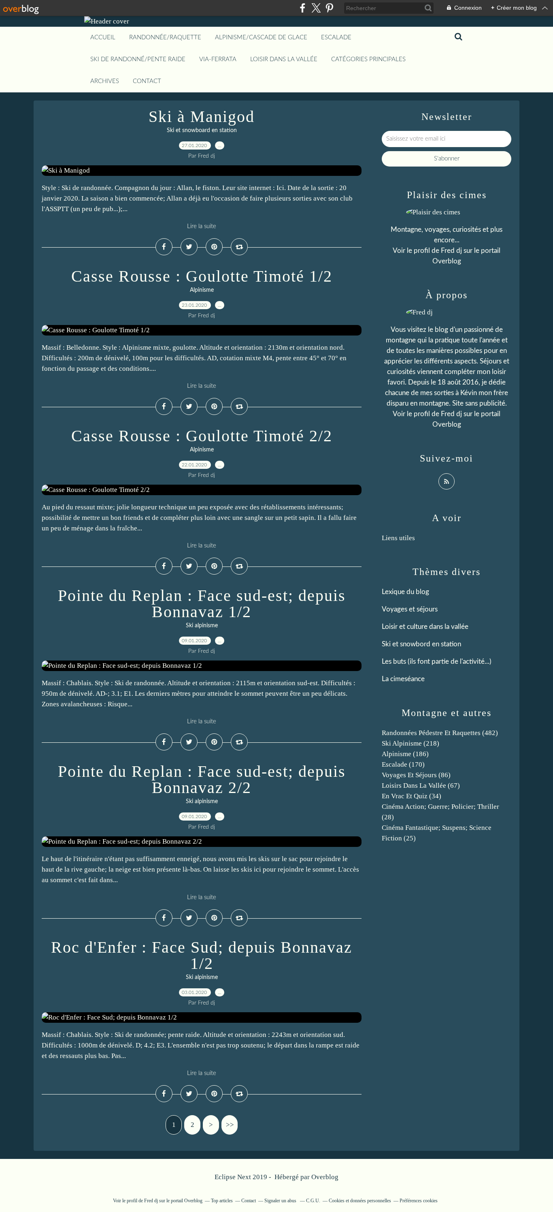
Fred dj (451, 250)
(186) (405, 754)
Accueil (102, 37)
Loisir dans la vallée (283, 59)
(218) (410, 743)
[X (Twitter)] (316, 8)
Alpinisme (202, 290)
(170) (403, 764)
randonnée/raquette (165, 37)
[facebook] (303, 8)
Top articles (222, 1200)
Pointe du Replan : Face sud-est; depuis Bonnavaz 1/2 (202, 603)
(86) (416, 775)
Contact (147, 81)
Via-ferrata (217, 59)
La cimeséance (403, 678)
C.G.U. (313, 1200)
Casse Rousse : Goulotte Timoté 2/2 (201, 436)
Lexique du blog (405, 591)
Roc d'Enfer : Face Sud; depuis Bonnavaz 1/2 (201, 955)
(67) (421, 785)
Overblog (324, 1177)
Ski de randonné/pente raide (137, 59)
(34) (411, 796)
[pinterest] (329, 8)
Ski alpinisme (202, 625)
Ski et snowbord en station (421, 644)
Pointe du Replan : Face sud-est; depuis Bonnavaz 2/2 (202, 779)
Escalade (336, 37)
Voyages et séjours (410, 609)
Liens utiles (398, 538)
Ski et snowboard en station (202, 130)
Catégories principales (368, 59)
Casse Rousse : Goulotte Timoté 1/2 (201, 276)
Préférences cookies (419, 1200)
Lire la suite (201, 226)
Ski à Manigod (202, 116)
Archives (104, 81)
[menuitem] (102, 38)
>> (230, 1125)
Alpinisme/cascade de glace (261, 37)
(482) (440, 733)
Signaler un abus (281, 1200)
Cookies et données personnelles (360, 1200)
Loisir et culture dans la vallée (425, 626)
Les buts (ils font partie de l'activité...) (436, 661)
